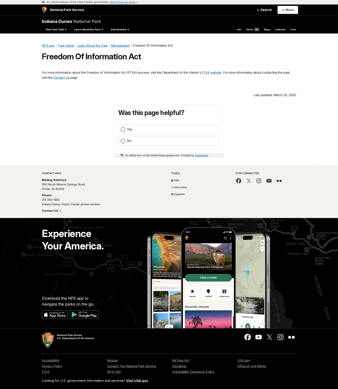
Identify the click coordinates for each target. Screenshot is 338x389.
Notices (112, 360)
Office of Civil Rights (251, 366)
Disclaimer (179, 366)
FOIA (45, 372)
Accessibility (50, 360)
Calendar (280, 29)
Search (266, 10)
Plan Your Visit (55, 29)
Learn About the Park (87, 29)
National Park (71, 21)
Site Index (180, 187)
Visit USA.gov (137, 381)
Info (239, 29)
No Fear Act (180, 360)
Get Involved (118, 29)
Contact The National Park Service (131, 366)
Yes (129, 129)
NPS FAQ (114, 372)
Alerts (252, 29)
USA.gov (243, 360)
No (129, 141)
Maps (267, 29)
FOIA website (211, 72)
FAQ (176, 180)
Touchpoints (201, 155)
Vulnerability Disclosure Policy (193, 372)
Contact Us (61, 78)
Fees (293, 29)
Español (178, 194)
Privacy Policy (52, 366)
